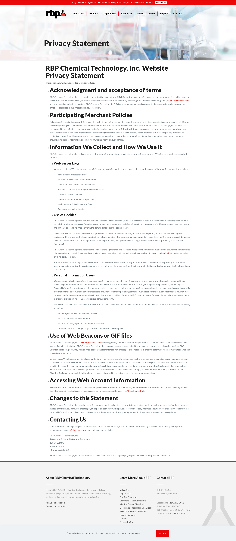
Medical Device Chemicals (132, 504)
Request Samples (127, 514)
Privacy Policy (126, 522)
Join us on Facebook (55, 502)
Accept (162, 533)
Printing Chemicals (128, 497)
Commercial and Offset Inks (133, 500)
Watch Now (161, 2)
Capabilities (125, 493)
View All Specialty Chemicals (133, 511)
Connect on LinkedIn (55, 506)
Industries (124, 490)
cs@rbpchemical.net (134, 390)
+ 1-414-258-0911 (179, 513)
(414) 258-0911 (176, 502)
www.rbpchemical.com (178, 100)
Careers (123, 518)
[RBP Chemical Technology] (56, 14)
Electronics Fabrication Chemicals (136, 507)
